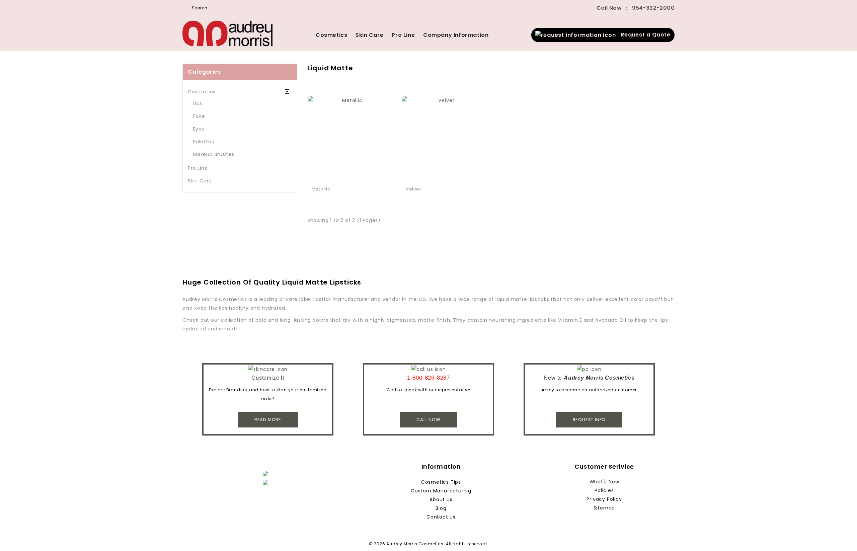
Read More (267, 419)
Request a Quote (643, 34)
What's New (604, 481)
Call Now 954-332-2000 (636, 8)
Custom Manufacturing (441, 490)
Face (199, 116)
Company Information (455, 35)
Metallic (321, 189)
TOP (842, 536)
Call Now (428, 419)
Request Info (589, 419)
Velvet (413, 189)
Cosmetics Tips (441, 482)
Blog (441, 508)
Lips (197, 103)
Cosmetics (331, 35)
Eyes (198, 129)
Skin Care (369, 35)
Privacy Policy (604, 499)
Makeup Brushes (213, 154)
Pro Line (403, 35)
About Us (441, 499)
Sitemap (604, 507)
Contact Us (441, 517)
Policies (604, 490)
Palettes (203, 141)
